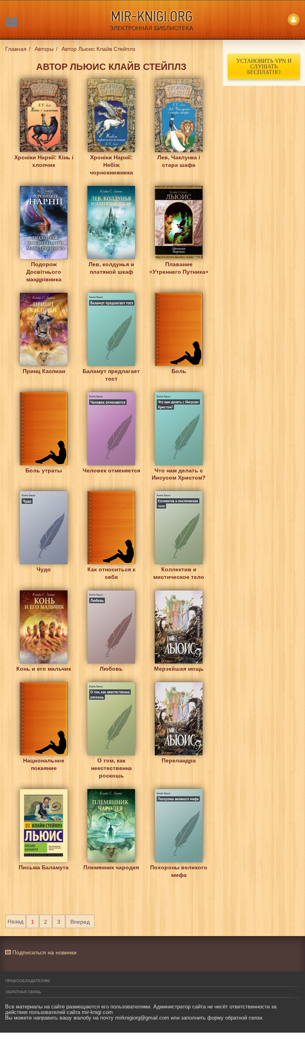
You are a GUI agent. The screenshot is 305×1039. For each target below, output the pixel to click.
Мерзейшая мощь (179, 669)
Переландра (179, 760)
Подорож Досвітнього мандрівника (44, 270)
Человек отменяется (111, 470)
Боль (179, 371)
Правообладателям (27, 981)
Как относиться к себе (111, 573)
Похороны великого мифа (178, 871)
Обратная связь (23, 992)
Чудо (44, 569)
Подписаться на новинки (44, 952)
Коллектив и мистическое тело (178, 573)
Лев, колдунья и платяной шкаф (111, 268)
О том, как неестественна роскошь (111, 766)
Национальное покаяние (43, 764)
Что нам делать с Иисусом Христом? (179, 474)
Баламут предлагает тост (111, 375)
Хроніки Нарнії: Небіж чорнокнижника (111, 163)
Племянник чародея (111, 867)
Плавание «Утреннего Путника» (178, 268)
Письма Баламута (44, 867)
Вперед (80, 922)
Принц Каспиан (44, 371)
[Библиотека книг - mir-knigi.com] (152, 20)
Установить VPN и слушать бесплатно (263, 66)
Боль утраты (43, 470)
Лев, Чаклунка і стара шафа (178, 161)
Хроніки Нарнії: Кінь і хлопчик (43, 161)
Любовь (111, 669)
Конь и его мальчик (43, 669)
